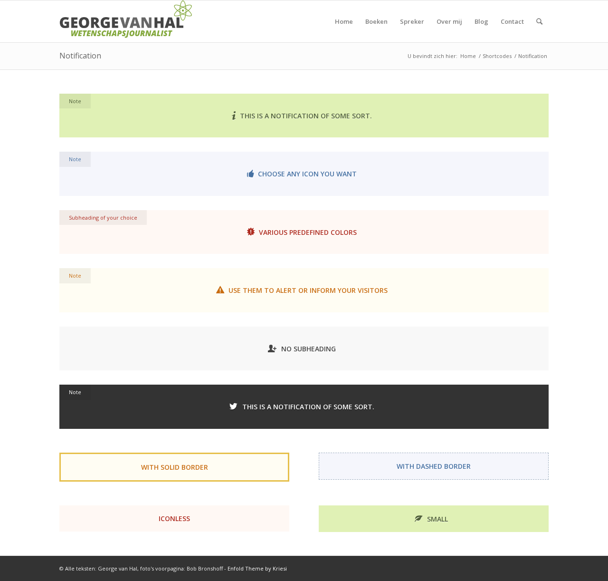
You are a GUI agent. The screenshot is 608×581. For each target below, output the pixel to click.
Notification (80, 55)
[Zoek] (539, 21)
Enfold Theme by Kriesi (257, 568)
